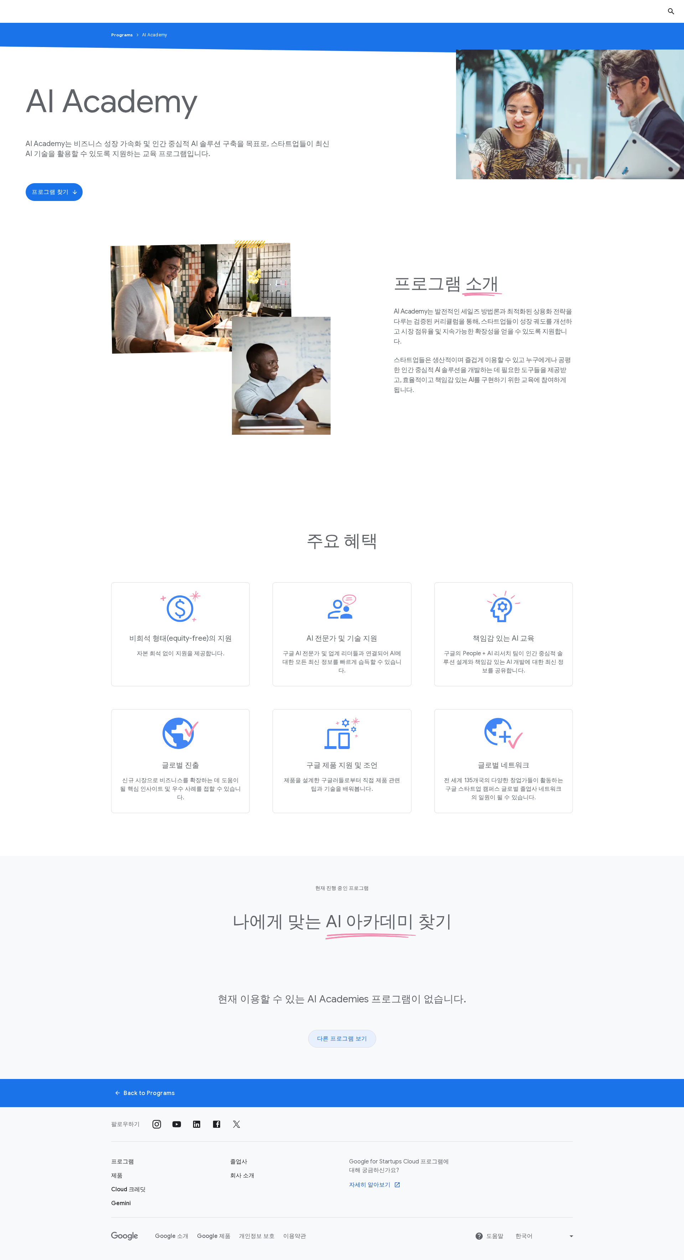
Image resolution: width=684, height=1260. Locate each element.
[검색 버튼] (671, 11)
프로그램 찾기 (50, 192)
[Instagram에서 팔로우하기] (156, 1124)
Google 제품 (213, 1236)
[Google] (124, 1236)
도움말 (494, 1236)
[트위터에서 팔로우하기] (236, 1124)
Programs (122, 34)
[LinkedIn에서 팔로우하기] (196, 1124)
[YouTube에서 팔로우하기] (176, 1124)
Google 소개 (171, 1236)
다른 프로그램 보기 (342, 1038)
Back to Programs (149, 1093)
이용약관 (294, 1236)
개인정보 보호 (257, 1236)
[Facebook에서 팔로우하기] (216, 1124)
